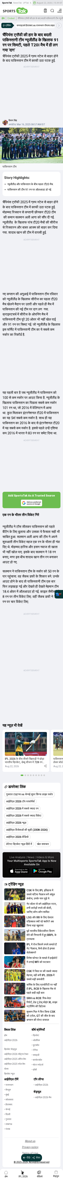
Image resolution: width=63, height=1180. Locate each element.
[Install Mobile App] (45, 10)
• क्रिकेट (35, 1035)
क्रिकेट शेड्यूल (10, 1049)
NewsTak (17, 3)
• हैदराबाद (8, 1104)
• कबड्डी (35, 1055)
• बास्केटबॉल (37, 1059)
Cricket (11, 18)
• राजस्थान (8, 1084)
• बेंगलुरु (7, 1089)
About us (30, 1141)
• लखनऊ (8, 1124)
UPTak (26, 3)
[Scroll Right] (59, 25)
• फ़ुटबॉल (35, 1045)
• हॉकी (34, 1069)
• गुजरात (7, 1119)
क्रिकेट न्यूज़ (9, 1073)
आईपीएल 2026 (10, 1040)
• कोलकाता (8, 1099)
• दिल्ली (7, 1114)
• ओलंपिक (36, 1040)
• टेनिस (35, 1050)
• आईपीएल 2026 (41, 1084)
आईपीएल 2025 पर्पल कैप (14, 1064)
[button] (26, 751)
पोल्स (6, 1068)
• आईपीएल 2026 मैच (42, 1097)
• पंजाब (7, 1129)
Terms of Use (30, 1153)
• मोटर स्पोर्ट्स (37, 1064)
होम (3, 18)
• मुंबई (6, 1094)
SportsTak (7, 3)
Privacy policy (30, 1147)
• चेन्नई (7, 1109)
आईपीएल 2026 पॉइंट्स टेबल (16, 1054)
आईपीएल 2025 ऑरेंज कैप (15, 1059)
